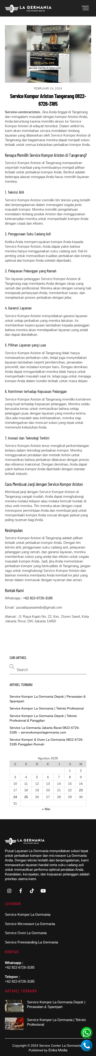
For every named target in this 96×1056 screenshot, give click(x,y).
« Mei (46, 809)
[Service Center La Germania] (28, 10)
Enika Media (57, 1050)
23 (81, 790)
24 (15, 797)
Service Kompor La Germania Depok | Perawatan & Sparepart (56, 1004)
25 (26, 797)
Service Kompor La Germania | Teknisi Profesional (47, 708)
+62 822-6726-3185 (38, 598)
